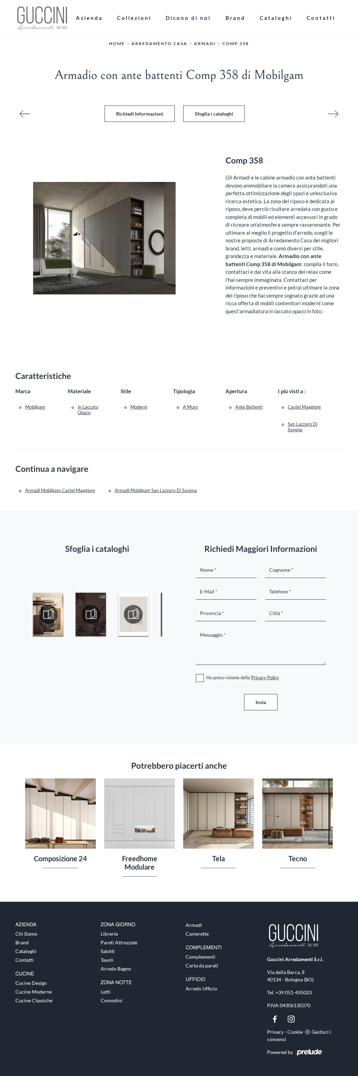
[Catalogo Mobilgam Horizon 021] (48, 614)
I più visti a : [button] (292, 391)
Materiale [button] (79, 391)
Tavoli (107, 960)
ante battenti (249, 407)
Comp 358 (235, 43)
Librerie (109, 934)
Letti (105, 992)
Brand (235, 18)
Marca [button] (22, 391)
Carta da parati (202, 965)
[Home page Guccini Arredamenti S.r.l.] (42, 17)
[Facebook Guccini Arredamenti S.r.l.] (275, 1018)
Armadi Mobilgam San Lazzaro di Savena (156, 490)
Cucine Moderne (33, 992)
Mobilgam (35, 407)
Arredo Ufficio (201, 988)
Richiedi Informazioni (139, 114)
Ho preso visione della (242, 677)
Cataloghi (276, 18)
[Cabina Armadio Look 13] (25, 114)
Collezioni (134, 18)
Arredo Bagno (116, 969)
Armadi (205, 43)
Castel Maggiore (304, 407)
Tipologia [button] (184, 391)
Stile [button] (126, 391)
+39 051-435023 (293, 992)
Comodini (111, 1000)
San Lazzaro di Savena (302, 426)
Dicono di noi (188, 18)
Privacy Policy (265, 677)
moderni (138, 407)
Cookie (295, 1032)
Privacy (275, 1032)
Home (117, 43)
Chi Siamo (26, 934)
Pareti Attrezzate (119, 942)
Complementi (200, 957)
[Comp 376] (333, 114)
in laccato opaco (88, 409)
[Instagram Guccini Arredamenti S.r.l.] (291, 1018)
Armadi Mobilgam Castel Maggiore (60, 490)
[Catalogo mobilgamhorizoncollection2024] (91, 614)
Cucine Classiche (33, 1000)
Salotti (108, 951)
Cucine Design (31, 983)
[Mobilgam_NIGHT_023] (133, 614)
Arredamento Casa (159, 43)
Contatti (321, 18)
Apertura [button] (236, 391)
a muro (190, 407)
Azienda (89, 18)
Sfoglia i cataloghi (214, 114)
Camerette (197, 934)
